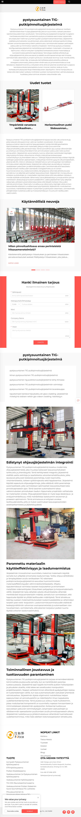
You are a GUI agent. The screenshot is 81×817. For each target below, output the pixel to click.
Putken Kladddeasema (16, 771)
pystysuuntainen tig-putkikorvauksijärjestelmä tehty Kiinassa (37, 380)
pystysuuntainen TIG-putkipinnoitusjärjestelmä (31, 371)
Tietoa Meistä (46, 740)
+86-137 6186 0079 (50, 772)
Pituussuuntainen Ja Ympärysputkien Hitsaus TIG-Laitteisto (18, 794)
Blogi (42, 752)
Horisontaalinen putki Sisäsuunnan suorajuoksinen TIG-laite (58, 126)
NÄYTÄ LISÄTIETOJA (22, 106)
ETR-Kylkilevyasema (14, 768)
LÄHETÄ (40, 342)
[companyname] (40, 9)
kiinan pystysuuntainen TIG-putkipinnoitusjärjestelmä (34, 375)
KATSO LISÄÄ (13, 263)
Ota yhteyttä (45, 756)
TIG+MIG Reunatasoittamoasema (20, 783)
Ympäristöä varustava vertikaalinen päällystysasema (22, 126)
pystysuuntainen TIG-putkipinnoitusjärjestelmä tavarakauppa (37, 389)
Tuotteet (44, 743)
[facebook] (64, 812)
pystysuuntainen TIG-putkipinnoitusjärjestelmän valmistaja (36, 384)
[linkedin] (68, 812)
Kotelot (43, 746)
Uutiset (43, 749)
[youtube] (73, 812)
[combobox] (16, 304)
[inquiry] (78, 400)
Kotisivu (43, 736)
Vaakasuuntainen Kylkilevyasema (20, 780)
